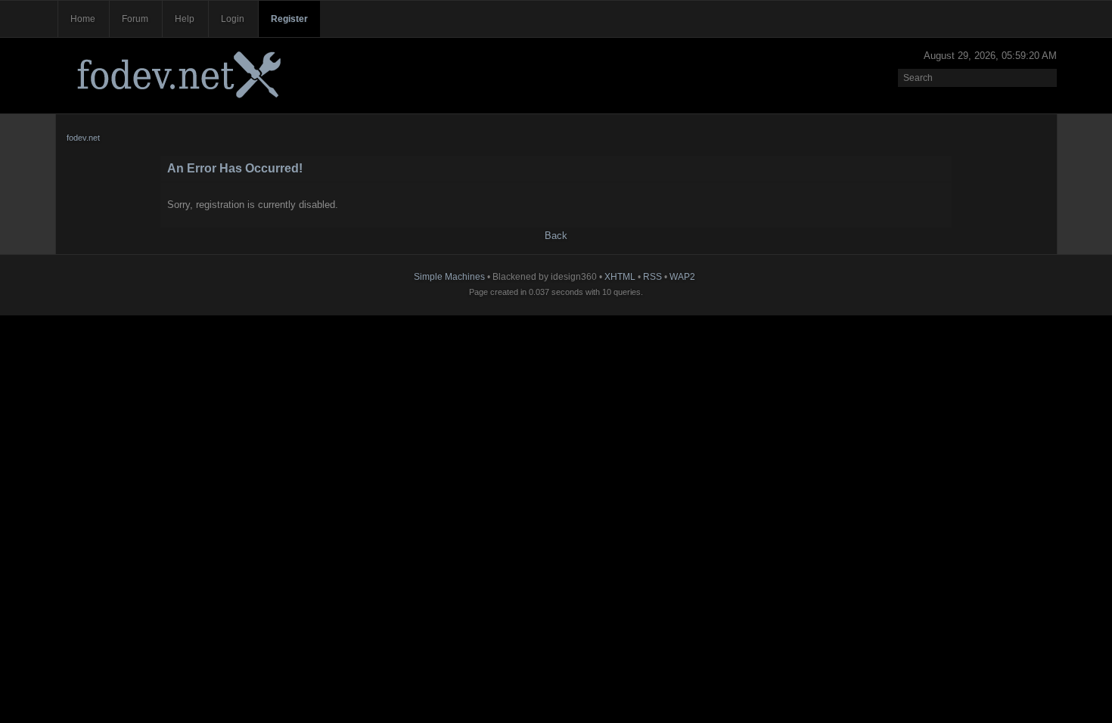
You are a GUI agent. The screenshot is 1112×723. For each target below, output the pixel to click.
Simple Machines (449, 277)
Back (556, 235)
